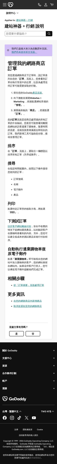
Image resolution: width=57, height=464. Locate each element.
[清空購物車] (52, 5)
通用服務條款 (35, 458)
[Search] (49, 33)
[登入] (46, 4)
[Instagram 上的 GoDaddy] (12, 419)
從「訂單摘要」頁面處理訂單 (29, 285)
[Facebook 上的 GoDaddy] (4, 419)
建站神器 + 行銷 (24, 20)
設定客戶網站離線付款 (19, 226)
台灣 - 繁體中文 (10, 411)
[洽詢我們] (39, 4)
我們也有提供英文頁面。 (24, 52)
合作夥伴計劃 (9, 373)
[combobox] (25, 33)
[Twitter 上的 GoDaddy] (26, 419)
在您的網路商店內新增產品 (28, 301)
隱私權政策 (27, 429)
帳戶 (4, 381)
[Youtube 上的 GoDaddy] (34, 419)
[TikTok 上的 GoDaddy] (19, 419)
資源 (4, 365)
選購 (4, 388)
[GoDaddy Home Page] (14, 398)
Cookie (40, 429)
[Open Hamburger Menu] (3, 4)
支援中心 (7, 358)
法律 (16, 429)
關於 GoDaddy (9, 350)
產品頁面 (37, 93)
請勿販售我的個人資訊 (28, 435)
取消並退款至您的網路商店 (28, 306)
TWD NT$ (46, 411)
